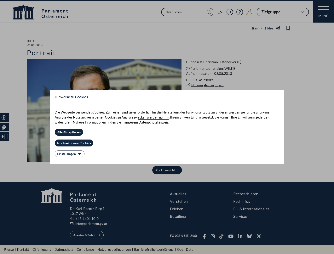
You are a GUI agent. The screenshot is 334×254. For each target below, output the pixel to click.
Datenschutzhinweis (153, 122)
